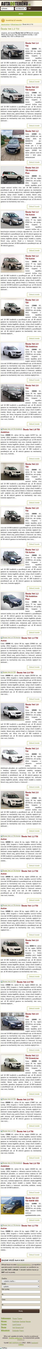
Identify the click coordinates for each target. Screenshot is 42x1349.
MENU (21, 14)
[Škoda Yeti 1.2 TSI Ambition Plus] (13, 609)
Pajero (21, 1331)
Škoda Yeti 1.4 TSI (25, 1131)
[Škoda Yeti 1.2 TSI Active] (13, 228)
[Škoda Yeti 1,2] (13, 160)
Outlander (15, 1331)
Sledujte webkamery (16, 1338)
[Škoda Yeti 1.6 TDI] (13, 315)
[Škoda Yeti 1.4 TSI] (13, 59)
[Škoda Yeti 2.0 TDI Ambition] (13, 360)
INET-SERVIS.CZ (15, 1343)
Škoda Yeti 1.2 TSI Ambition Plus (31, 596)
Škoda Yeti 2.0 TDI (25, 673)
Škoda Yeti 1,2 (31, 131)
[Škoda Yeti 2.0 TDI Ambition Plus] (13, 183)
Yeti (13, 1327)
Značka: (4, 1278)
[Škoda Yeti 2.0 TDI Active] (13, 103)
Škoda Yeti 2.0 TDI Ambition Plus (31, 170)
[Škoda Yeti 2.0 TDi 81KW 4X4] (13, 1214)
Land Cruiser (16, 1324)
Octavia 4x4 (19, 1327)
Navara (28, 1321)
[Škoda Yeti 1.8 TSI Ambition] (12, 429)
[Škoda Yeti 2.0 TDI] (13, 401)
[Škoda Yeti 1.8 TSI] (13, 523)
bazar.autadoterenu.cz (24, 1265)
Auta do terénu (5, 24)
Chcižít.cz (20, 1340)
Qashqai (22, 1321)
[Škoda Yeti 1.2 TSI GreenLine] (13, 1071)
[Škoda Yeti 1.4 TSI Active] (11, 637)
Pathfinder (15, 1321)
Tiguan (14, 1318)
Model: (4, 1284)
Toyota (4, 1324)
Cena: (4, 1299)
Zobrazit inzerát (34, 82)
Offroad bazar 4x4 (16, 24)
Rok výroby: (6, 1289)
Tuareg (19, 1318)
